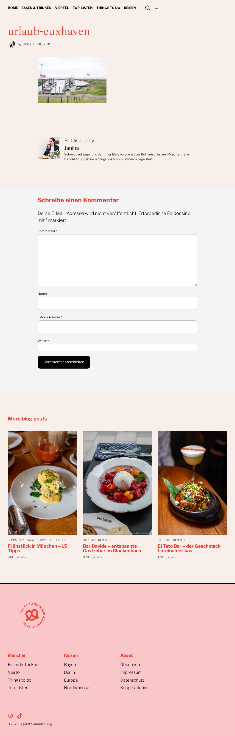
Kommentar (47, 231)
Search (147, 7)
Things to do (19, 680)
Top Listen (58, 540)
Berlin (69, 672)
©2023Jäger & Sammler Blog (30, 724)
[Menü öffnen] (156, 8)
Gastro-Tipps (37, 540)
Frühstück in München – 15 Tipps (37, 548)
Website (44, 341)
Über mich (130, 664)
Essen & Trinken (23, 664)
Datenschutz (132, 680)
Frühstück (16, 540)
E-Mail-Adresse (50, 317)
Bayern (70, 664)
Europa (71, 680)
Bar (86, 540)
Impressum (131, 672)
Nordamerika (76, 687)
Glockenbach (101, 540)
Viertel (14, 672)
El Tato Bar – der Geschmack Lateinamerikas (189, 548)
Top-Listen (18, 687)
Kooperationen (134, 687)
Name (43, 294)
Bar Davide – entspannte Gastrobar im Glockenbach (112, 548)
